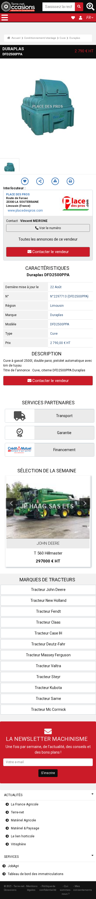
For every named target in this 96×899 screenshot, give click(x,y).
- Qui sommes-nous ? (65, 890)
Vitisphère (18, 844)
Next (84, 503)
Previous (11, 503)
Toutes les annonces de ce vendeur (48, 239)
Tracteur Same (48, 698)
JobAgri (13, 866)
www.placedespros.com (25, 210)
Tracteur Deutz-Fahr (48, 644)
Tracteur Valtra (48, 666)
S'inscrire (48, 773)
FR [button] (88, 17)
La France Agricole (24, 804)
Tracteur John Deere (48, 589)
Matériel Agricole (23, 820)
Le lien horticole (22, 836)
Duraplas (74, 37)
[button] (4, 17)
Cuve (62, 37)
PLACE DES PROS (18, 194)
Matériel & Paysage (25, 828)
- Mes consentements (82, 888)
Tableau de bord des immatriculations (35, 874)
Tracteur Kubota (48, 688)
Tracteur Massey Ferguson (48, 655)
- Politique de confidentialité (47, 888)
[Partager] (40, 181)
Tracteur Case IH (48, 633)
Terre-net (17, 812)
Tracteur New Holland (48, 600)
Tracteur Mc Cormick (48, 709)
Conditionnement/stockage (40, 37)
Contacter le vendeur (50, 251)
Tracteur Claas (48, 622)
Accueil (16, 37)
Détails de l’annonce (55, 533)
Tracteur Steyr (48, 677)
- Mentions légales (31, 888)
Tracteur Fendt (48, 611)
